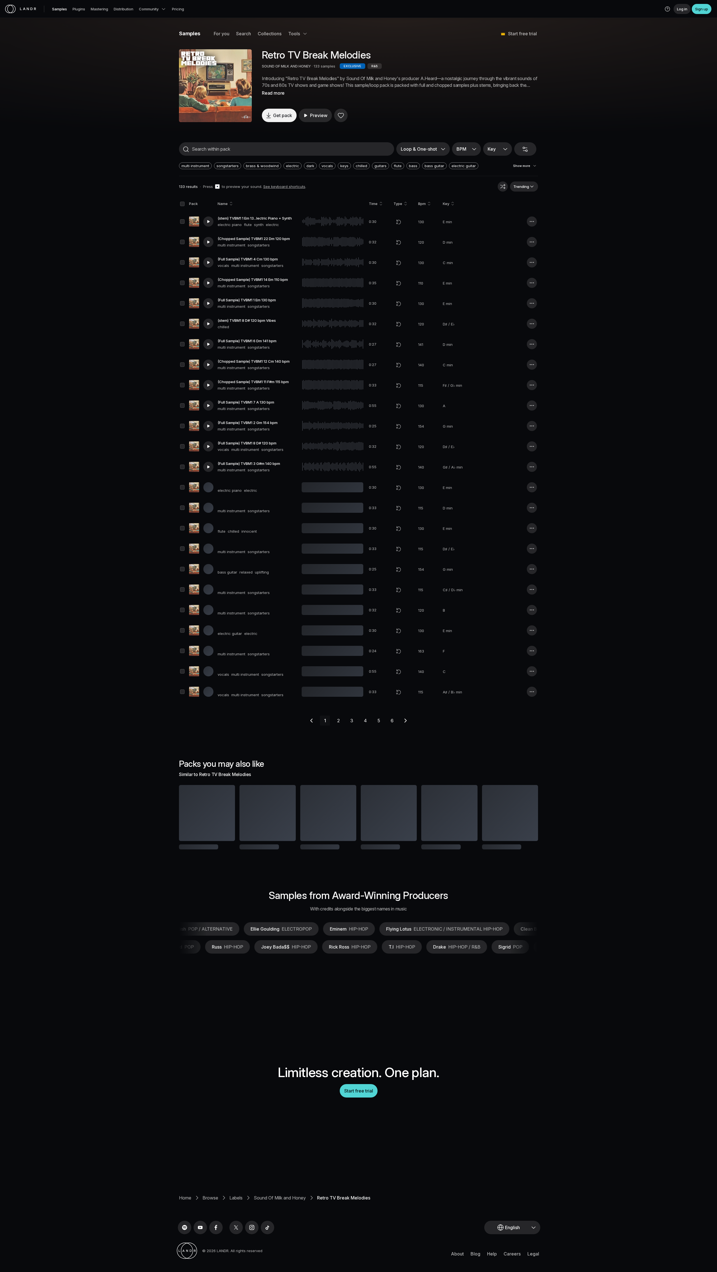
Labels (236, 1216)
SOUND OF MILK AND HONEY (287, 66)
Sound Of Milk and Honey (280, 1216)
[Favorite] (341, 115)
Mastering (99, 9)
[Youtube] (200, 1246)
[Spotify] (184, 1246)
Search (243, 33)
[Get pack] (223, 813)
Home (185, 1216)
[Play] (215, 86)
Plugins (79, 9)
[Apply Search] (186, 149)
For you (221, 33)
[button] (667, 9)
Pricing (178, 9)
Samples (59, 9)
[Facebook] (216, 1246)
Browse (210, 1216)
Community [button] (149, 9)
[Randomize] (503, 186)
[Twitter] (236, 1246)
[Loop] (399, 222)
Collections (269, 33)
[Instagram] (252, 1246)
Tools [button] (294, 33)
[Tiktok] (267, 1246)
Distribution (123, 9)
